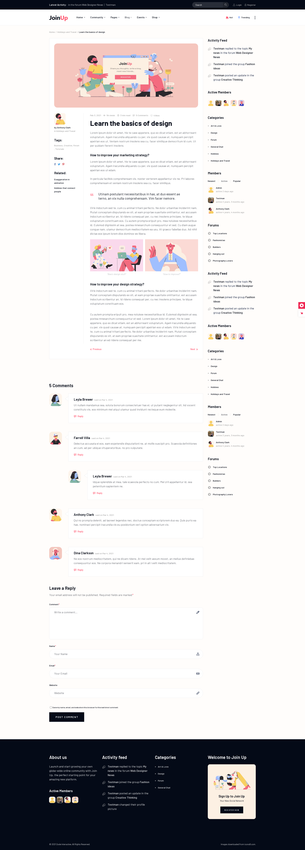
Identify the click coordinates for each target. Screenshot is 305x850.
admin (219, 187)
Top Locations (220, 233)
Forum (76, 145)
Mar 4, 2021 (107, 399)
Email (52, 665)
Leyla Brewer (83, 399)
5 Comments (142, 115)
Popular (237, 181)
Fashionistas (219, 240)
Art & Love (216, 125)
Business (58, 145)
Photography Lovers (223, 260)
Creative (68, 145)
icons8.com (249, 844)
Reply (80, 416)
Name (52, 646)
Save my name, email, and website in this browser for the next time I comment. (85, 707)
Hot (231, 17)
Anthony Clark (84, 514)
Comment (54, 604)
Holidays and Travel (66, 32)
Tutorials (59, 149)
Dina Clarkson (84, 553)
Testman (97, 4)
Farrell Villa (82, 438)
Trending (245, 17)
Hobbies (215, 153)
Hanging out (218, 253)
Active (224, 181)
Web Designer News (78, 4)
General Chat (217, 146)
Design (214, 132)
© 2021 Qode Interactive (60, 844)
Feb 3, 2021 (95, 115)
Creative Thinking (232, 79)
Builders (217, 247)
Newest (211, 181)
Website (53, 685)
